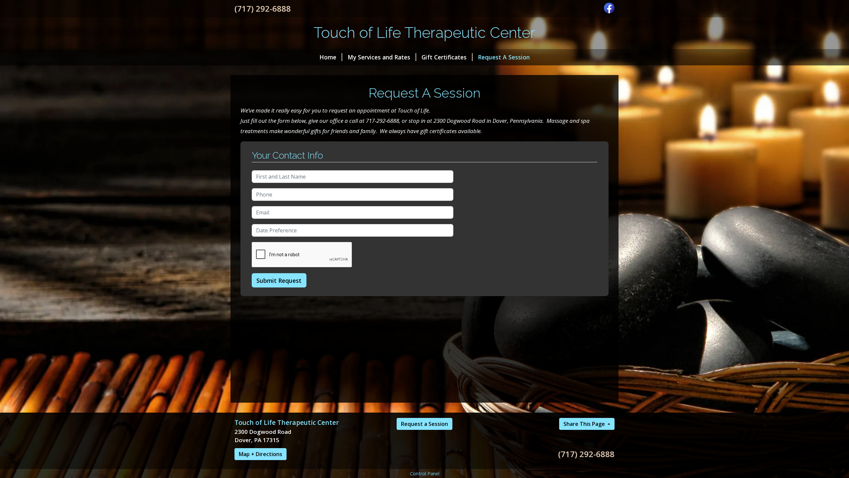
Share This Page (584, 424)
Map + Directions (260, 454)
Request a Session (424, 424)
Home (327, 57)
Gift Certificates (444, 57)
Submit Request (278, 280)
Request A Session (504, 57)
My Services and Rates (379, 57)
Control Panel (424, 473)
